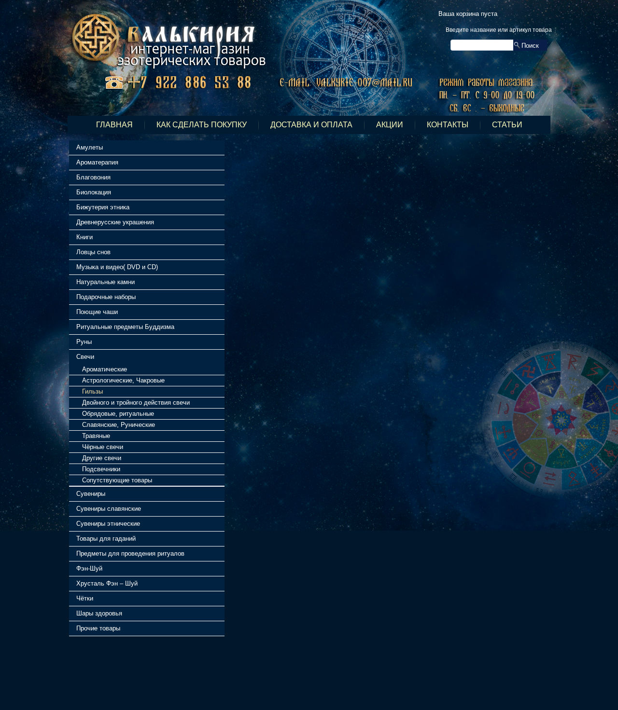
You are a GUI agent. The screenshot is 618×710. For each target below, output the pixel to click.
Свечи (85, 356)
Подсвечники (101, 469)
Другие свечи (101, 458)
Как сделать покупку (201, 125)
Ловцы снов (93, 252)
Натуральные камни (105, 282)
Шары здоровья (99, 613)
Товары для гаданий (106, 538)
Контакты (447, 125)
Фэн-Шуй (89, 568)
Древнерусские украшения (115, 222)
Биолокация (93, 192)
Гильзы (92, 391)
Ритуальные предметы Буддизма (125, 326)
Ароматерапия (97, 162)
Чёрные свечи (102, 447)
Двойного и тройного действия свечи (136, 402)
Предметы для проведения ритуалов (130, 553)
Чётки (84, 598)
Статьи (507, 125)
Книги (84, 237)
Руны (84, 341)
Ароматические (104, 369)
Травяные (96, 435)
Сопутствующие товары (117, 480)
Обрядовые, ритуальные (118, 413)
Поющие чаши (97, 311)
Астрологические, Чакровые (123, 380)
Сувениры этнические (108, 523)
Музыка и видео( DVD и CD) (117, 267)
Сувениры (90, 493)
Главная (114, 125)
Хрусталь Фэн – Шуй (107, 583)
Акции (389, 125)
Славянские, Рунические (118, 424)
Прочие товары (98, 628)
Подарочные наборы (106, 296)
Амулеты (89, 147)
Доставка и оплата (311, 125)
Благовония (93, 177)
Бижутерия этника (102, 207)
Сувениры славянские (108, 508)
